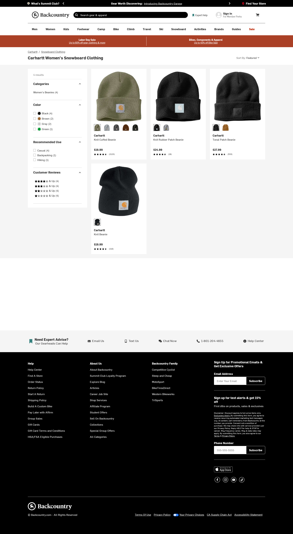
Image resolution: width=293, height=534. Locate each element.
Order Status (35, 381)
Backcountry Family (165, 363)
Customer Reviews (47, 172)
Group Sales (35, 418)
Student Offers (98, 412)
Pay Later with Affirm (40, 412)
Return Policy (36, 387)
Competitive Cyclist (163, 369)
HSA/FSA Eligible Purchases (45, 436)
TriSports (157, 400)
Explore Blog (97, 381)
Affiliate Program (100, 406)
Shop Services (98, 400)
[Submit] (76, 15)
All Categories (98, 436)
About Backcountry (101, 369)
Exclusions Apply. (222, 415)
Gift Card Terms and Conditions (46, 430)
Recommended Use (47, 142)
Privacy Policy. (228, 435)
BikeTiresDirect (161, 387)
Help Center (35, 369)
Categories (41, 84)
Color (37, 105)
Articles (94, 387)
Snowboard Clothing (53, 51)
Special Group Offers (102, 430)
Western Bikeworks (163, 394)
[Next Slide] (229, 3)
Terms (217, 435)
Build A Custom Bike (40, 406)
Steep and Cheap (162, 375)
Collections (96, 424)
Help (31, 363)
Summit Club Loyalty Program (108, 375)
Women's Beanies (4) (45, 92)
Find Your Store (256, 3)
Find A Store (35, 375)
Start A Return (36, 394)
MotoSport (158, 381)
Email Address (223, 373)
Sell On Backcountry (102, 418)
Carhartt (32, 51)
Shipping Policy (37, 400)
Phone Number (224, 443)
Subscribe (255, 381)
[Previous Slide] (63, 3)
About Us (96, 363)
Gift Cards (34, 424)
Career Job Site (99, 394)
